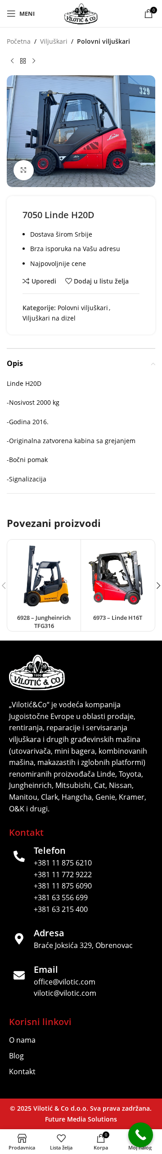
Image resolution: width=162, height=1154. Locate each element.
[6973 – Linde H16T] (117, 576)
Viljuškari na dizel (49, 318)
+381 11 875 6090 (63, 886)
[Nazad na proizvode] (23, 60)
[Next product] (33, 60)
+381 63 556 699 (61, 897)
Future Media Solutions (81, 1119)
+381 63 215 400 (61, 909)
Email (46, 969)
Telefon (50, 850)
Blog (16, 1055)
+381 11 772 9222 (63, 874)
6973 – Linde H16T (117, 618)
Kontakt (22, 1071)
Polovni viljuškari (103, 41)
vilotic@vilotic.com (65, 993)
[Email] (19, 975)
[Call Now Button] (140, 1134)
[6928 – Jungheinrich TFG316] (43, 576)
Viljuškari (54, 41)
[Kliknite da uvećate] (24, 170)
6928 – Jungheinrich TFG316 (44, 622)
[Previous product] (12, 60)
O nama (22, 1039)
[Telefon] (19, 856)
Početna (19, 41)
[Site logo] (81, 13)
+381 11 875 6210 (63, 863)
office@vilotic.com (64, 982)
